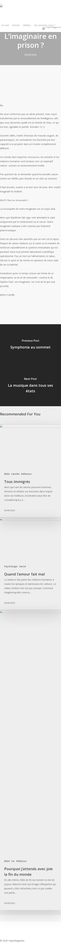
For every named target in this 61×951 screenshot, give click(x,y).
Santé (22, 566)
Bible (7, 473)
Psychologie (11, 566)
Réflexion (26, 473)
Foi (13, 861)
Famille (15, 473)
